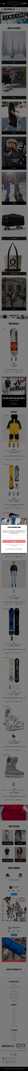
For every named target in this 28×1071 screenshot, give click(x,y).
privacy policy (14, 545)
